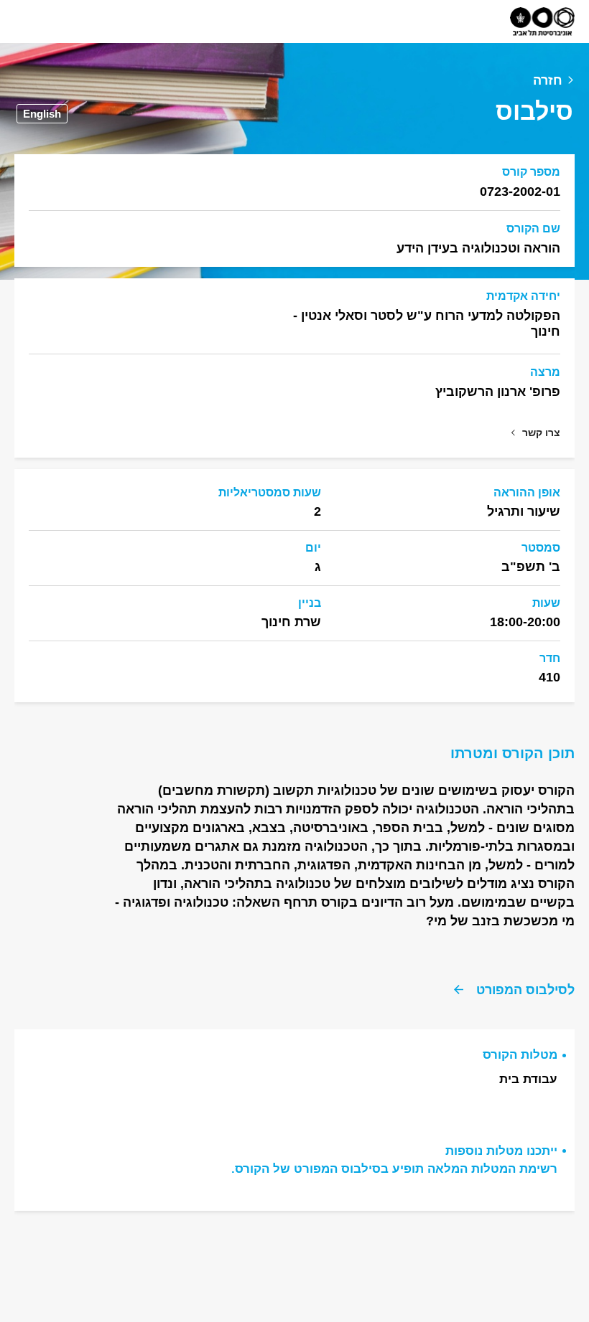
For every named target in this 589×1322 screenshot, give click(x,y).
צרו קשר (541, 432)
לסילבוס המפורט (525, 990)
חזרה (547, 80)
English (42, 114)
